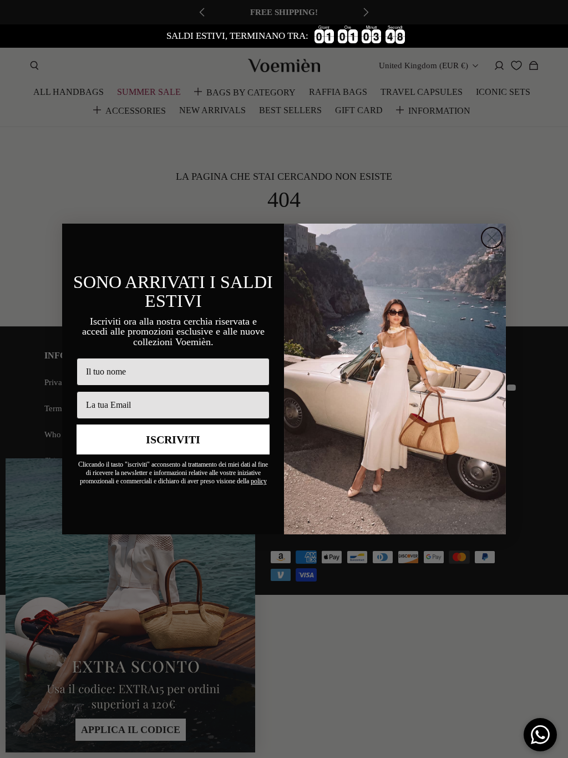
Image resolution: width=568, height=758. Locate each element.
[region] (284, 36)
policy (259, 481)
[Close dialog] (491, 237)
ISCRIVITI (173, 439)
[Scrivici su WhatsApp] (540, 734)
